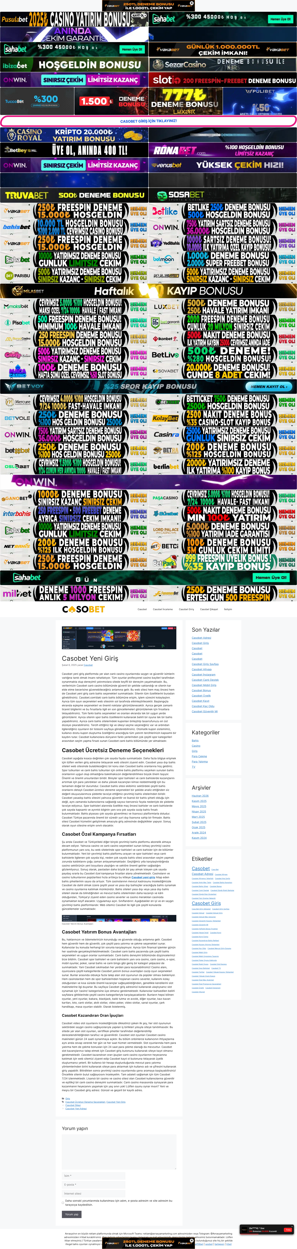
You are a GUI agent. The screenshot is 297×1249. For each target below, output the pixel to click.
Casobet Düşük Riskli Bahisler (222, 890)
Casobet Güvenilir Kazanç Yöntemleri (206, 921)
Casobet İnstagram (203, 674)
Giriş (67, 1098)
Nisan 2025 (199, 811)
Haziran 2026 (200, 795)
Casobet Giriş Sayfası (205, 664)
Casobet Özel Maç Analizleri (203, 980)
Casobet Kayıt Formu (200, 937)
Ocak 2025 (198, 827)
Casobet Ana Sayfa (222, 878)
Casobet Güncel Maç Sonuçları (204, 917)
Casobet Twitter (198, 972)
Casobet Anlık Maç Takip (201, 883)
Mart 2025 (198, 816)
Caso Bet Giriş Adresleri (201, 909)
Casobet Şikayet (209, 609)
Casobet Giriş (186, 609)
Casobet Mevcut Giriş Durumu (219, 948)
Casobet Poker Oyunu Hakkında (204, 960)
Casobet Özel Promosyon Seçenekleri (206, 984)
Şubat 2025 (199, 822)
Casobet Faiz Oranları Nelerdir (204, 898)
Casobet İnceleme (163, 609)
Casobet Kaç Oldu (203, 706)
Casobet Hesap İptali (200, 933)
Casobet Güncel (198, 913)
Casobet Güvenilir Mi (205, 711)
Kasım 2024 (199, 837)
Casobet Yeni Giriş (116, 1102)
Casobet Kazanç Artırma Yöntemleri (206, 945)
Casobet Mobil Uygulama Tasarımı (205, 956)
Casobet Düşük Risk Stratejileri (204, 894)
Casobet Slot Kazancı (218, 964)
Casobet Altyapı (202, 669)
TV (193, 766)
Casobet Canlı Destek (205, 679)
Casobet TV (216, 968)
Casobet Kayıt (200, 700)
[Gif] (148, 291)
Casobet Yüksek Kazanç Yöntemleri (220, 972)
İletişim (228, 609)
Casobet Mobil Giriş (204, 685)
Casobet (142, 609)
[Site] (74, 211)
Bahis (195, 740)
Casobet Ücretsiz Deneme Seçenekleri (85, 1102)
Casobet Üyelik (201, 695)
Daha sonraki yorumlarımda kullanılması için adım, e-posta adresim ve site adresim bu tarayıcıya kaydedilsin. (118, 1202)
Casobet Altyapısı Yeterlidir (202, 878)
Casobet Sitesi (73, 1105)
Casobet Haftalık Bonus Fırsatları (205, 929)
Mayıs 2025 (199, 806)
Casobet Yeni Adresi (76, 1108)
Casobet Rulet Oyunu (200, 964)
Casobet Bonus (201, 690)
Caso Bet (215, 870)
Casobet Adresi (201, 637)
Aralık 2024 (199, 832)
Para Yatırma (200, 761)
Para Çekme (199, 756)
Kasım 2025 (199, 801)
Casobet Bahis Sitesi (200, 886)
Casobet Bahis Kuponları (222, 883)
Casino (196, 745)
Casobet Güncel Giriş (214, 913)
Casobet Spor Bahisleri (201, 968)
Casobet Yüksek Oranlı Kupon (203, 976)
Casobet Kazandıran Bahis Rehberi (205, 941)
